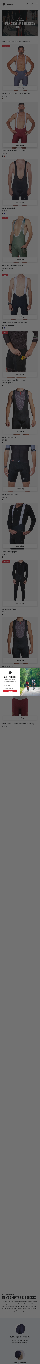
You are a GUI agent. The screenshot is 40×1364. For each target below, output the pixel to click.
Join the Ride (10, 691)
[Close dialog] (39, 668)
